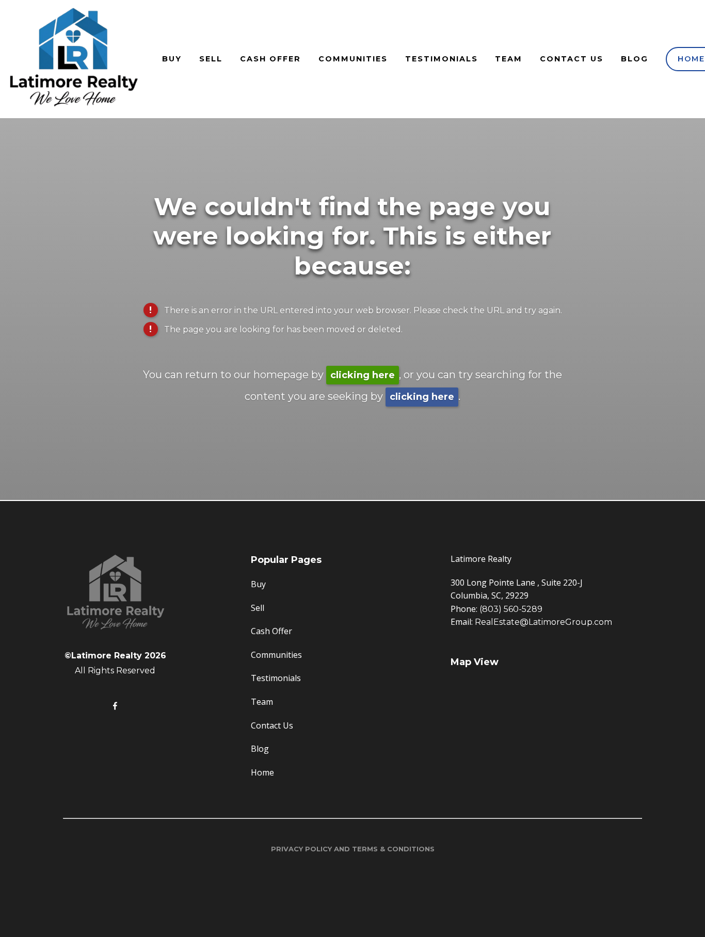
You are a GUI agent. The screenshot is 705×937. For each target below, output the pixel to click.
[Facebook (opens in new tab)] (115, 706)
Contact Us (571, 58)
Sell (210, 58)
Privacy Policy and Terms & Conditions (353, 849)
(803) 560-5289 (510, 609)
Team (508, 58)
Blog (634, 58)
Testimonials (441, 58)
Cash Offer (270, 58)
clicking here (362, 375)
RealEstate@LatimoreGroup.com (543, 622)
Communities (353, 58)
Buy (172, 58)
